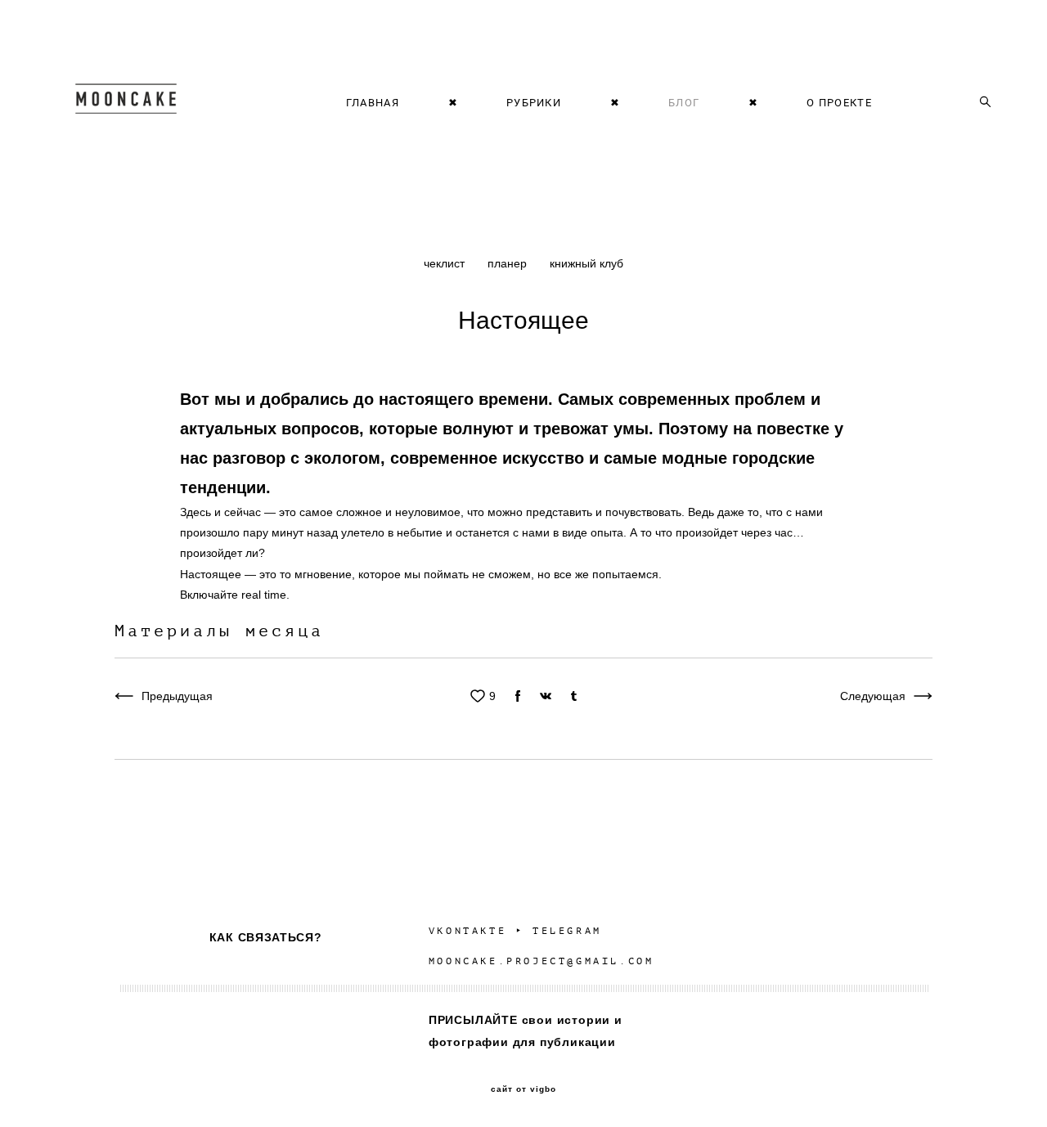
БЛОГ (683, 102)
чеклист (446, 263)
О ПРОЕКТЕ (839, 102)
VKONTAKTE (467, 930)
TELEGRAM (567, 930)
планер (509, 263)
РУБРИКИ (533, 102)
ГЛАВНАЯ (372, 102)
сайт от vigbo (523, 1089)
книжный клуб (586, 263)
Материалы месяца (219, 631)
